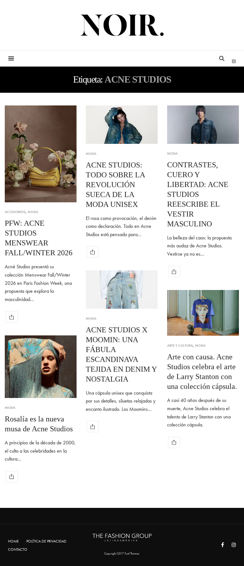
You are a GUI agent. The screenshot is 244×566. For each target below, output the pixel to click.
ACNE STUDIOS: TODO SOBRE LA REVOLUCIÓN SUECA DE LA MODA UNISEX (115, 184)
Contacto (17, 549)
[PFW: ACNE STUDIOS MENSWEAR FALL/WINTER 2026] (41, 153)
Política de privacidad (46, 541)
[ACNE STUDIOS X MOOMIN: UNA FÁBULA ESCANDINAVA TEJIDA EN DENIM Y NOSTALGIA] (122, 289)
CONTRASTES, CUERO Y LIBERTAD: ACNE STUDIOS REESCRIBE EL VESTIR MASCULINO (197, 194)
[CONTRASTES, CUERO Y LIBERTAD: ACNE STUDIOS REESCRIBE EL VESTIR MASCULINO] (203, 124)
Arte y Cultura (180, 345)
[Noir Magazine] (122, 25)
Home (13, 541)
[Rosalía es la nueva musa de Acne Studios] (41, 366)
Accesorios (15, 212)
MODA (33, 212)
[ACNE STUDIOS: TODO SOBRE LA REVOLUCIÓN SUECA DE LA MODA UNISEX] (122, 124)
